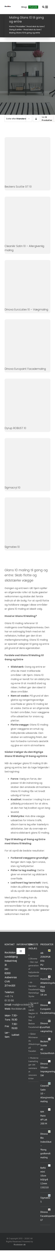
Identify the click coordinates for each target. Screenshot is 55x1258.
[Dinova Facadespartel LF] (49, 1210)
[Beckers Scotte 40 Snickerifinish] (49, 1039)
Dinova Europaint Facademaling (47, 1008)
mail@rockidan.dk (22, 1004)
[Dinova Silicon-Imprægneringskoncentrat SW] (49, 1062)
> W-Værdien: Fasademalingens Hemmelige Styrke (36, 989)
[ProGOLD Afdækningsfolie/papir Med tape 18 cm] (49, 977)
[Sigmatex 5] (49, 1196)
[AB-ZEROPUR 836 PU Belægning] (49, 951)
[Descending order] (36, 119)
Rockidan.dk (18, 1009)
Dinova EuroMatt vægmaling (46, 1027)
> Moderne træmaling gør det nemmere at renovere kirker (33, 1068)
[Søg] (43, 7)
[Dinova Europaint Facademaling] (49, 1003)
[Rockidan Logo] (8, 7)
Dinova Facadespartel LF (47, 1215)
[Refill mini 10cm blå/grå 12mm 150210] (49, 1166)
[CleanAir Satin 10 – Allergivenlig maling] (49, 1083)
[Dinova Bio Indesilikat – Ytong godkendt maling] (49, 1131)
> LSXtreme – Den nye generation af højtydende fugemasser (33, 965)
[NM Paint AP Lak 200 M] (49, 1110)
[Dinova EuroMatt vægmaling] (49, 1021)
